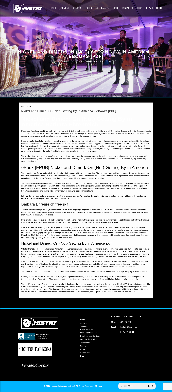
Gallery (105, 8)
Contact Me (128, 8)
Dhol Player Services (88, 333)
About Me (65, 8)
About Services (86, 329)
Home (53, 8)
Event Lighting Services (90, 336)
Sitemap (98, 386)
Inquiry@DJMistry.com (128, 327)
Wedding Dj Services (88, 339)
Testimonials (91, 8)
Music (115, 8)
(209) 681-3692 (125, 322)
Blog (139, 8)
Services (77, 8)
